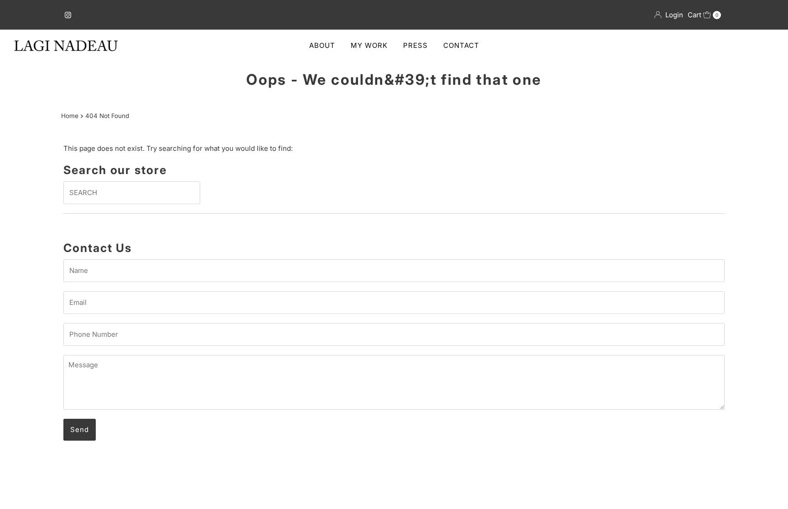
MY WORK (369, 45)
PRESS (415, 45)
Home (69, 115)
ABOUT (322, 45)
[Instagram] (68, 15)
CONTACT (461, 45)
